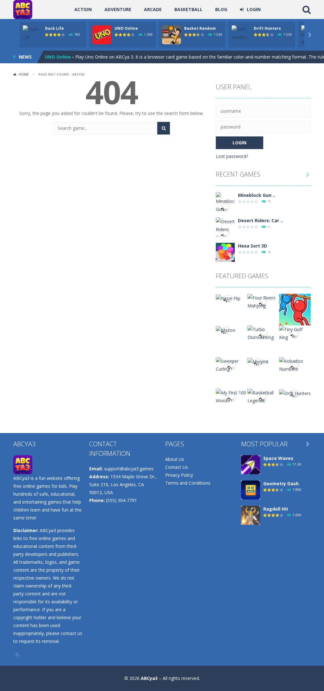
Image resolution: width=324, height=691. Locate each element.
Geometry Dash (281, 484)
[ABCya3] (22, 9)
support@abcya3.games (128, 469)
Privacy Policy (179, 475)
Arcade (153, 9)
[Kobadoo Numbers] (295, 364)
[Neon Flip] (228, 298)
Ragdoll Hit (275, 509)
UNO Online (126, 28)
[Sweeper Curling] (231, 364)
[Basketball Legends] (263, 396)
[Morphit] (258, 361)
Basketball (188, 9)
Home (24, 74)
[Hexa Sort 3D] (225, 252)
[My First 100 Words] (231, 396)
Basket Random (200, 28)
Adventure (117, 9)
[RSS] (18, 654)
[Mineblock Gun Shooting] (225, 206)
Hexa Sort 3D (252, 246)
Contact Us (176, 467)
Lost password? (232, 156)
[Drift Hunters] (295, 393)
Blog (221, 9)
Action (83, 9)
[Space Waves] (250, 464)
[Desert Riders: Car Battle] (225, 233)
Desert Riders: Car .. (260, 220)
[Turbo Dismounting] (263, 333)
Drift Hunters (267, 28)
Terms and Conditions (187, 483)
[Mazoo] (225, 329)
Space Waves (278, 458)
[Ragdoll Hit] (250, 515)
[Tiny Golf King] (295, 333)
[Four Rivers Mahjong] (263, 301)
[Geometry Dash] (250, 490)
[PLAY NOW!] (32, 33)
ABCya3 (149, 678)
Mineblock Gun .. (256, 195)
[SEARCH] (163, 128)
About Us (174, 459)
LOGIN (254, 9)
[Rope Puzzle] (295, 309)
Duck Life (54, 28)
